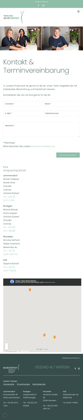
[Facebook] (75, 368)
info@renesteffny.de (41, 2)
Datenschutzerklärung (43, 146)
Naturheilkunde (39, 384)
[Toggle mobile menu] (78, 11)
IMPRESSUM (66, 358)
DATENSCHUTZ (75, 358)
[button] (5, 415)
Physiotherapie (23, 384)
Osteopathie (8, 384)
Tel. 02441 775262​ (70, 402)
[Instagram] (79, 368)
